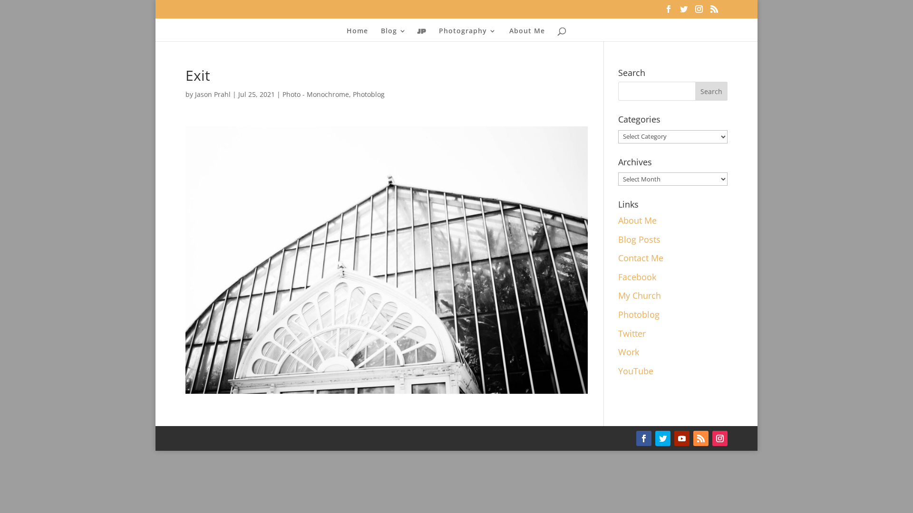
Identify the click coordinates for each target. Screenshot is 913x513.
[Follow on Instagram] (720, 438)
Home (357, 31)
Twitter (632, 333)
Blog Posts (639, 239)
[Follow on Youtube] (682, 438)
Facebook (637, 277)
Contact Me (640, 258)
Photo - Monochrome (315, 94)
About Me (527, 31)
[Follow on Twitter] (662, 438)
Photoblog (369, 94)
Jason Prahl (213, 94)
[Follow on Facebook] (643, 438)
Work (628, 352)
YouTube (635, 371)
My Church (639, 295)
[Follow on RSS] (701, 438)
